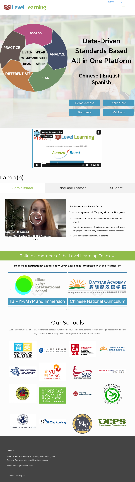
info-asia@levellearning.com (36, 460)
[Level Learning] (26, 7)
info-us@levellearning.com (43, 456)
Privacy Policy (26, 465)
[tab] (22, 188)
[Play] (35, 218)
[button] (35, 239)
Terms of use (13, 465)
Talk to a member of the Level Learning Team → (67, 255)
